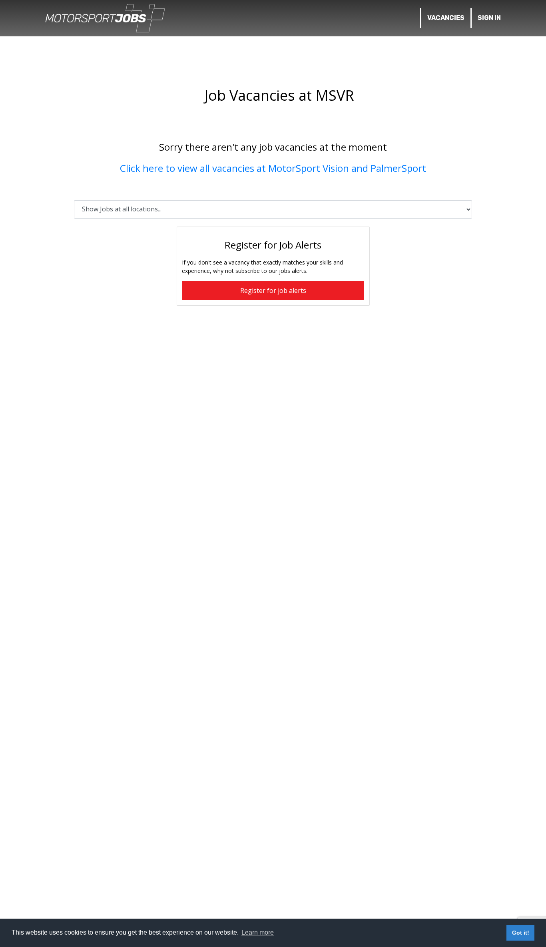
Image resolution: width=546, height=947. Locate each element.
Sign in (489, 18)
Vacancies (445, 18)
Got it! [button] (520, 932)
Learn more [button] (257, 932)
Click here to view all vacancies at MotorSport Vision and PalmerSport (273, 168)
